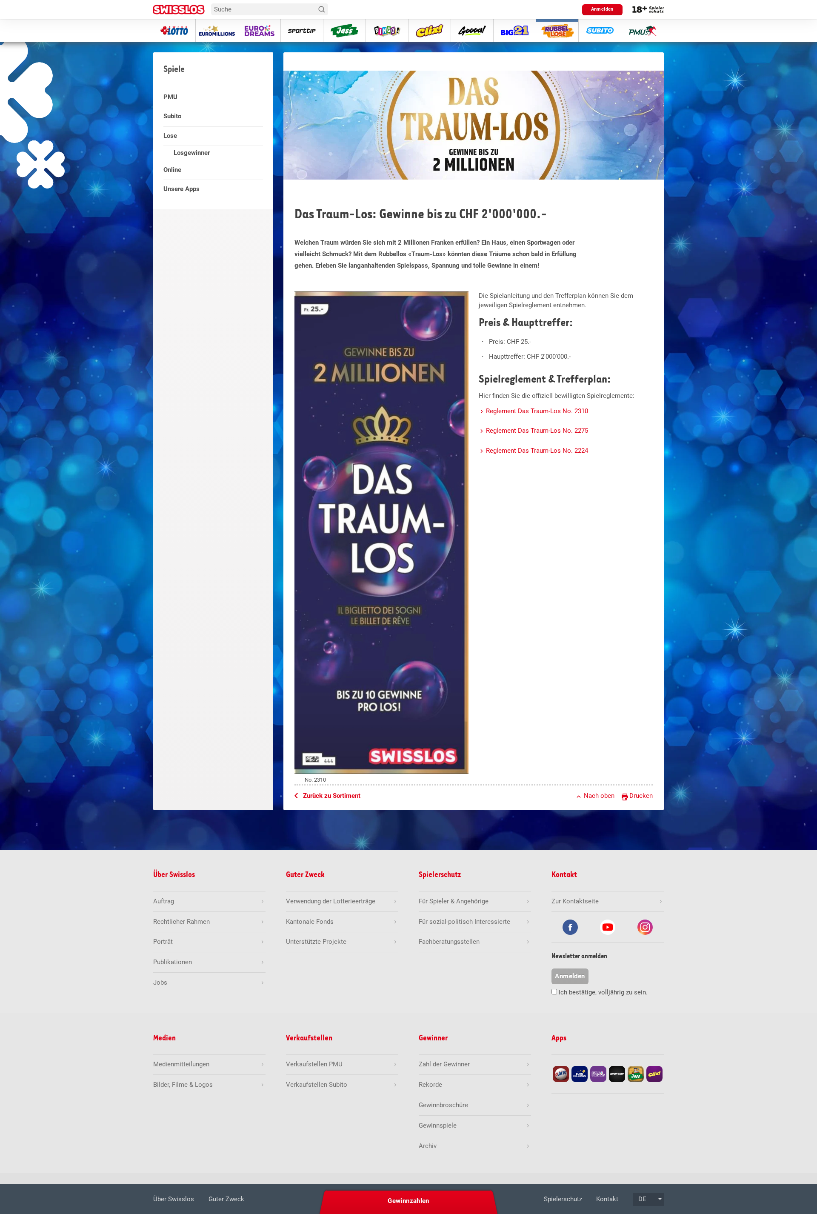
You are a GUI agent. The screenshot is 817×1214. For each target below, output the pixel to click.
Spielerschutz (563, 1199)
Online (172, 170)
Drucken (641, 796)
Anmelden (602, 9)
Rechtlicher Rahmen (181, 921)
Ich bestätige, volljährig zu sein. (603, 992)
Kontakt (607, 1199)
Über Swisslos (173, 1199)
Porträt (163, 941)
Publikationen (172, 962)
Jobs (160, 982)
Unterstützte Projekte (316, 941)
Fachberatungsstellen (449, 941)
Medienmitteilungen (181, 1064)
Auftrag (163, 901)
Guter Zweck (226, 1199)
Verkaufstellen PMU (314, 1064)
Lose (170, 136)
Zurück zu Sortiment (331, 796)
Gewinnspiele (438, 1125)
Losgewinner (192, 153)
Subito (172, 116)
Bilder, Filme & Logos (183, 1084)
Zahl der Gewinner (444, 1064)
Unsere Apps (181, 189)
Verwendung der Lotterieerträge (330, 901)
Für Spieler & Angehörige (453, 901)
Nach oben (599, 796)
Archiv (428, 1146)
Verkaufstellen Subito (316, 1084)
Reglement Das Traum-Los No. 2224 (537, 450)
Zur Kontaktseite (575, 901)
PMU (170, 97)
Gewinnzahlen (408, 1201)
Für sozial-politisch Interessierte (464, 921)
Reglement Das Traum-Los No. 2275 (537, 430)
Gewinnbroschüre (443, 1105)
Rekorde (430, 1084)
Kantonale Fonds (310, 921)
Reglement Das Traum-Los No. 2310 (537, 411)
